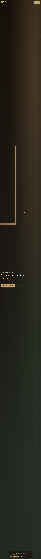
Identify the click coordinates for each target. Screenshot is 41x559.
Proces (23, 2)
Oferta (15, 2)
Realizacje (19, 2)
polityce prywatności (15, 554)
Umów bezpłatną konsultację (8, 285)
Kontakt (26, 2)
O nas (12, 2)
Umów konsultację (37, 2)
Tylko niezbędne (22, 556)
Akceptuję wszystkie (14, 556)
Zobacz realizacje (21, 285)
